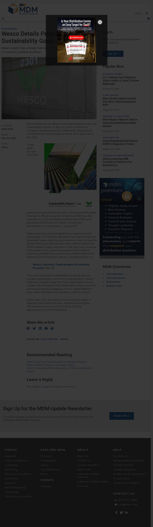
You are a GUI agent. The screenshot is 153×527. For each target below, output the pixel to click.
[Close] (100, 22)
